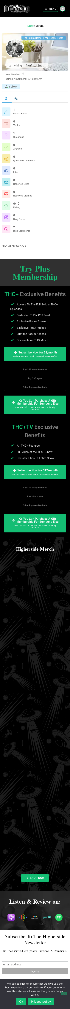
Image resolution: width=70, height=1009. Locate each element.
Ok (21, 1001)
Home (30, 25)
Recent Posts (55, 38)
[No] (64, 993)
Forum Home (34, 38)
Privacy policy (41, 1001)
